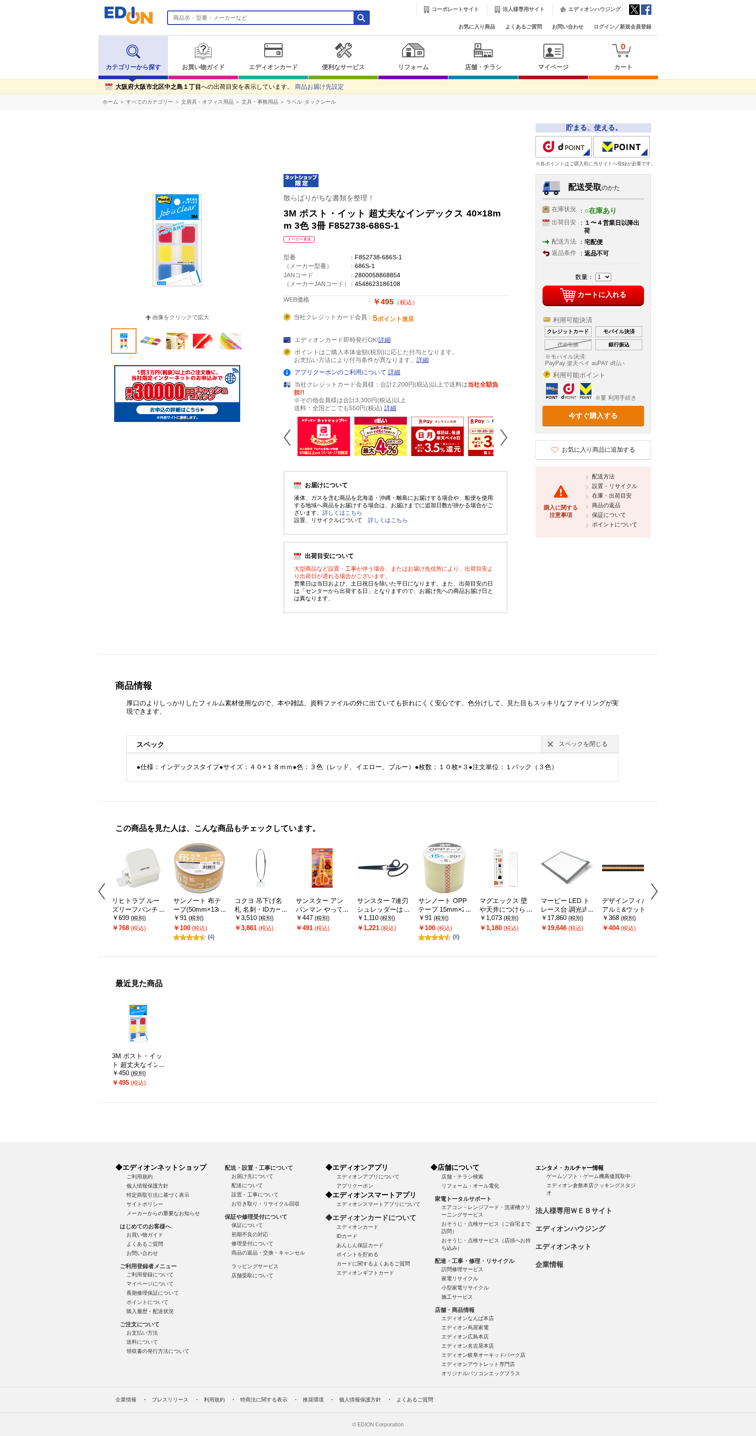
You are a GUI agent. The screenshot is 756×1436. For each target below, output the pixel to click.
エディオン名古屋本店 (467, 1346)
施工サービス (457, 1297)
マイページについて (150, 1284)
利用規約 (214, 1400)
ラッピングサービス (255, 1266)
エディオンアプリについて (367, 1177)
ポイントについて (614, 524)
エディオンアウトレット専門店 (478, 1364)
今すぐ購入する (593, 415)
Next (501, 437)
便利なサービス (343, 67)
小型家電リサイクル (465, 1288)
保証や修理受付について (256, 1216)
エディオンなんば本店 (467, 1318)
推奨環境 (313, 1400)
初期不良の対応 (249, 1234)
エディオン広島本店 (465, 1337)
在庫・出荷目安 (612, 495)
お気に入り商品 (476, 27)
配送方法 (603, 476)
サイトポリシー (144, 1204)
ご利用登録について (150, 1275)
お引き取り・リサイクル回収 (265, 1204)
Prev (291, 437)
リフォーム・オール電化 (470, 1186)
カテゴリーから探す (133, 67)
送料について (142, 1342)
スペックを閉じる (583, 744)
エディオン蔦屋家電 (465, 1327)
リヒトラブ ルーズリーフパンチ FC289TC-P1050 (138, 909)
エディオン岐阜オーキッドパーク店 (483, 1355)
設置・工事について (255, 1195)
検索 (22, 77)
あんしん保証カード (360, 1245)
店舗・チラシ (483, 67)
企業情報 (550, 1264)
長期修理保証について (152, 1293)
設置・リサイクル (614, 486)
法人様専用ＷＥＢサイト (574, 1210)
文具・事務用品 (260, 102)
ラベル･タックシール (311, 102)
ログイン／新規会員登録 (622, 27)
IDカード (346, 1236)
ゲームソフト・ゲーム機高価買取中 (588, 1176)
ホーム (110, 102)
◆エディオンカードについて (371, 1217)
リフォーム (413, 67)
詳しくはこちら (342, 512)
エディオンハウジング (594, 9)
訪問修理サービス (462, 1269)
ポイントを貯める (357, 1254)
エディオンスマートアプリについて (378, 1204)
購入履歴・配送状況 (150, 1311)
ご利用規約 (139, 1177)
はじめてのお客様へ (145, 1226)
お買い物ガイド (203, 67)
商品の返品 (606, 505)
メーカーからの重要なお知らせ (163, 1213)
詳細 (384, 340)
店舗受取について (252, 1275)
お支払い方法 (142, 1333)
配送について (247, 1185)
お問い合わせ (568, 27)
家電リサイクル (459, 1279)
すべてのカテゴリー (149, 102)
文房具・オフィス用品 (207, 102)
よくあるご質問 (523, 27)
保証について (609, 515)
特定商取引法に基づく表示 (157, 1195)
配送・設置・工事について (259, 1167)
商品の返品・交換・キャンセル (268, 1253)
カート (623, 56)
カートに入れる (602, 294)
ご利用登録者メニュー (148, 1266)
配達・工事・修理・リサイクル (474, 1261)
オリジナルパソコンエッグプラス (480, 1373)
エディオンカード (273, 67)
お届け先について (252, 1176)
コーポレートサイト (455, 9)
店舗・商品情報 (455, 1310)
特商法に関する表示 (263, 1400)
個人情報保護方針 (147, 1186)
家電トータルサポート (463, 1199)
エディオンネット (564, 1246)
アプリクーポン (354, 1186)
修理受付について (252, 1244)
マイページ (553, 67)
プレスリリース (170, 1400)
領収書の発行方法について (157, 1351)
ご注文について (140, 1324)
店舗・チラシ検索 (462, 1177)
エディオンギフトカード (365, 1273)
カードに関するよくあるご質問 (373, 1264)
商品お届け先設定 (319, 87)
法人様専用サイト (524, 9)
